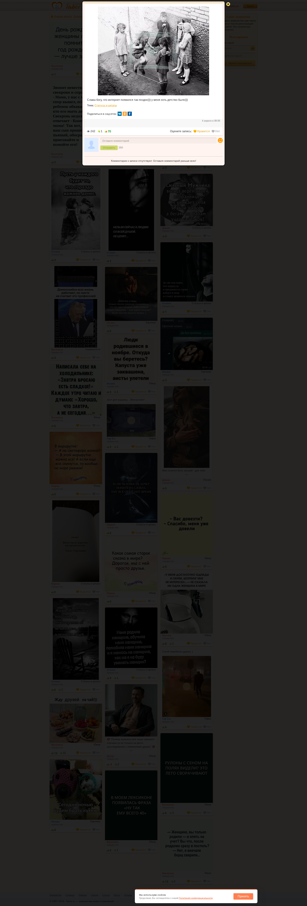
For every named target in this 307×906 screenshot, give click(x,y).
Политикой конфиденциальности (196, 898)
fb (130, 114)
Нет (217, 131)
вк (120, 114)
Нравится (203, 131)
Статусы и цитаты (106, 105)
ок (125, 114)
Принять (243, 896)
